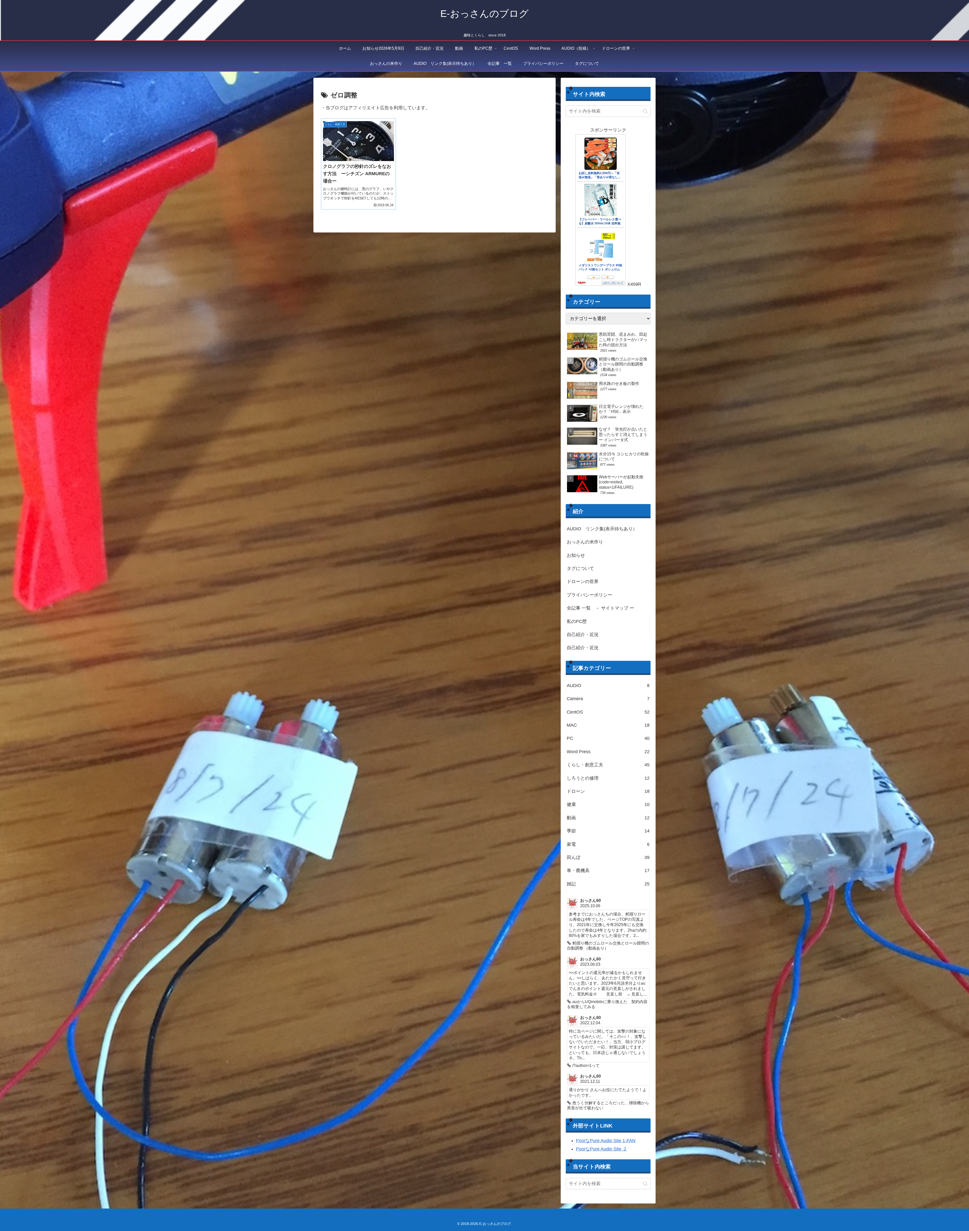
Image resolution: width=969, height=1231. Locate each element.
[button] (645, 111)
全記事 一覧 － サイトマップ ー (600, 608)
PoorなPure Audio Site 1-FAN (605, 1140)
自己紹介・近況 (583, 634)
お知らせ (576, 555)
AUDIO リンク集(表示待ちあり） (602, 528)
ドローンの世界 (583, 581)
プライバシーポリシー (589, 594)
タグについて (580, 568)
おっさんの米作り (585, 541)
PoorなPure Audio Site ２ (601, 1148)
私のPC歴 (577, 621)
